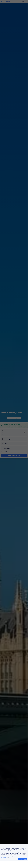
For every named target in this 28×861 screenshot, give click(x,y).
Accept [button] (25, 859)
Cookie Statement (4, 857)
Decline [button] (20, 859)
